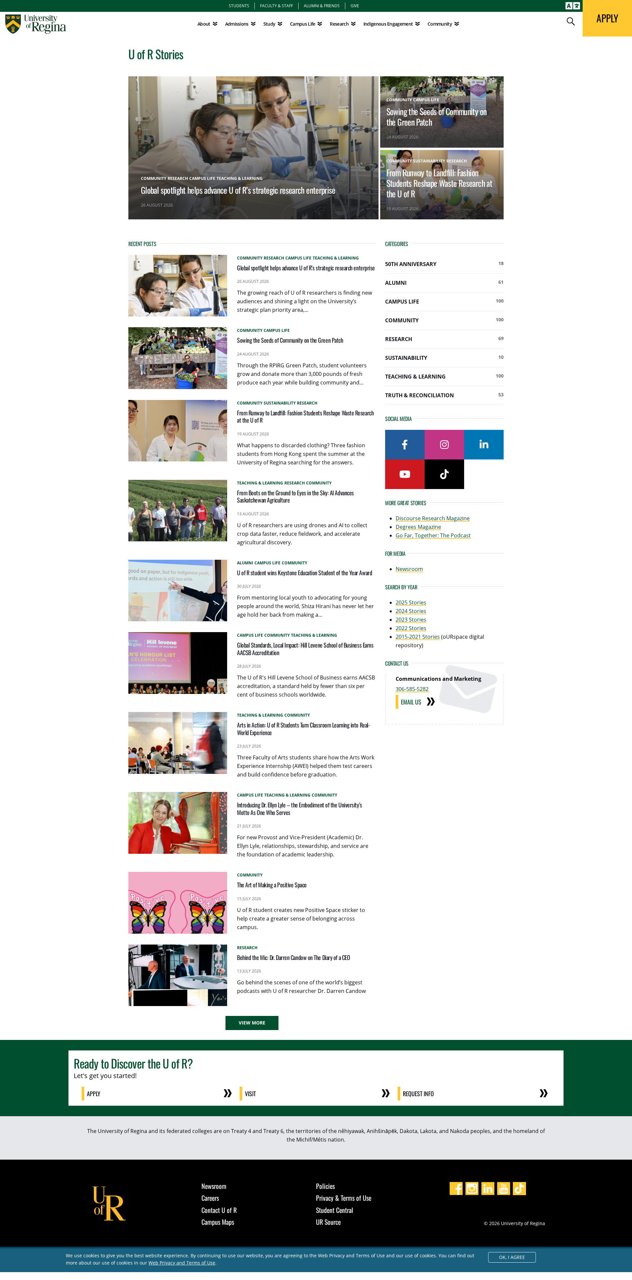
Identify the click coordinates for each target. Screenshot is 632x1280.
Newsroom (409, 569)
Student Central (334, 1210)
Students (239, 5)
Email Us (411, 702)
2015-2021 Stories (418, 636)
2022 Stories (411, 628)
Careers (210, 1198)
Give (355, 5)
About (204, 24)
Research (444, 339)
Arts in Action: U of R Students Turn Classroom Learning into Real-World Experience (303, 729)
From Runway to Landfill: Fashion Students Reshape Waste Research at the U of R (439, 183)
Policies (325, 1186)
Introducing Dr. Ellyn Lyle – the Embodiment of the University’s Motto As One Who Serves (299, 808)
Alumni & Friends (322, 5)
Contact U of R (219, 1210)
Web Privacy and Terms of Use (181, 1263)
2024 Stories (411, 611)
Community (444, 320)
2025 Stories (411, 602)
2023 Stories (411, 619)
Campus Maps (217, 1222)
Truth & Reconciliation (444, 395)
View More (252, 1023)
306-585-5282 (412, 689)
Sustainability (444, 357)
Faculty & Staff (276, 5)
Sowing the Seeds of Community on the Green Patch (436, 116)
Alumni (444, 282)
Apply (93, 1093)
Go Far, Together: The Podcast (433, 535)
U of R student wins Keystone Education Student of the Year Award (304, 572)
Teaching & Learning (444, 376)
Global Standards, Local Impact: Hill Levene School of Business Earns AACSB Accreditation (305, 649)
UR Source (328, 1222)
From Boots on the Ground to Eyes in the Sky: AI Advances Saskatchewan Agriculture (295, 496)
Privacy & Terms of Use (343, 1198)
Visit (250, 1093)
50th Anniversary (444, 264)
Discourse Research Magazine (433, 518)
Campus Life (444, 301)
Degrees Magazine (418, 526)
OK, (512, 1257)
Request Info (418, 1093)
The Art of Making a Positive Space (272, 884)
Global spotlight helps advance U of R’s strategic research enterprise (238, 190)
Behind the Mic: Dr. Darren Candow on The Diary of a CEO (293, 957)
